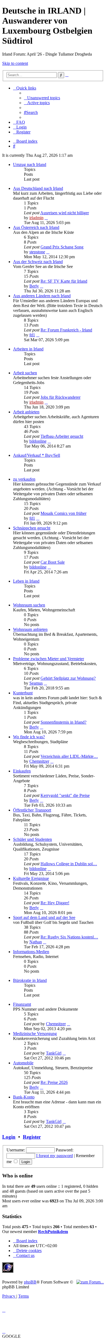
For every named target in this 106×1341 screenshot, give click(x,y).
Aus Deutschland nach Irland (38, 188)
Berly (34, 286)
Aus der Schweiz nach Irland (38, 261)
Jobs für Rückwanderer (60, 397)
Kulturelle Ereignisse (31, 878)
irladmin (36, 217)
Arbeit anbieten (26, 412)
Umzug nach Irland (29, 164)
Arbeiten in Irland (28, 349)
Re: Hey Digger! (54, 903)
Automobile (23, 1063)
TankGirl (53, 1053)
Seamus (36, 683)
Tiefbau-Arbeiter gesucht (61, 436)
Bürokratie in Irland (30, 980)
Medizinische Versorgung (35, 1033)
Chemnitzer (39, 761)
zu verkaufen (24, 479)
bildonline (37, 441)
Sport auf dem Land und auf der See (44, 917)
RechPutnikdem (53, 1231)
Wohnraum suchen (29, 605)
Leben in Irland (26, 581)
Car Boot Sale (52, 562)
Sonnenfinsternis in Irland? (63, 722)
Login (8, 1137)
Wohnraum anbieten (30, 629)
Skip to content (15, 63)
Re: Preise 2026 (54, 1082)
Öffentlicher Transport (32, 810)
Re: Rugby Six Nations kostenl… (69, 937)
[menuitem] (42, 97)
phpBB (30, 1282)
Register (32, 1137)
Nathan (35, 942)
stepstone (37, 252)
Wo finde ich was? (29, 737)
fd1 (32, 335)
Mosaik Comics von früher (63, 513)
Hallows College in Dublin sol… (68, 863)
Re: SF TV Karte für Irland (63, 281)
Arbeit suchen (25, 373)
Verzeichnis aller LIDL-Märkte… (69, 756)
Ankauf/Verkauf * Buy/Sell (36, 455)
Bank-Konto (24, 1097)
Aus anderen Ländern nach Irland (42, 295)
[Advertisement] (55, 1270)
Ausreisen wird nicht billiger (64, 212)
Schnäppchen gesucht (31, 528)
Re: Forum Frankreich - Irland (66, 330)
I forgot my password (54, 1155)
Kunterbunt (23, 693)
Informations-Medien (31, 951)
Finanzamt (22, 1004)
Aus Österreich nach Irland (36, 227)
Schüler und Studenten (32, 839)
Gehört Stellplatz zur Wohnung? (68, 678)
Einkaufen (22, 771)
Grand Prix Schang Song (61, 247)
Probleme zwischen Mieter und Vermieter (48, 658)
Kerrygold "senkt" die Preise (65, 795)
